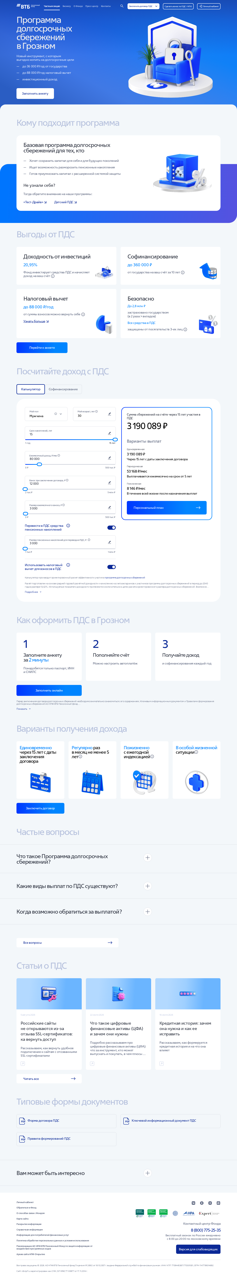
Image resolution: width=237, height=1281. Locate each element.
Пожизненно (136, 747)
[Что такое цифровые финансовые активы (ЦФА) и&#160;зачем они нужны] (118, 1024)
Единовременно (36, 747)
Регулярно (82, 747)
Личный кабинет (24, 1202)
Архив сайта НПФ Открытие (30, 1254)
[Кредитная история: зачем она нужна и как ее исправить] (188, 1024)
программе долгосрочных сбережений (125, 577)
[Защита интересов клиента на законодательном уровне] (175, 1213)
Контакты (106, 6)
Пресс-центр (91, 6)
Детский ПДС (63, 202)
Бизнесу (67, 6)
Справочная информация (29, 1229)
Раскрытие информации (28, 1224)
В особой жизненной (196, 747)
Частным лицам (52, 6)
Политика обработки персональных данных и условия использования (52, 1240)
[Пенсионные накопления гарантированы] (140, 1213)
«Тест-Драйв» (33, 202)
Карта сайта (22, 1218)
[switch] (111, 528)
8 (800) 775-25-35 (206, 1230)
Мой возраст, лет (86, 411)
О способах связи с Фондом (30, 1213)
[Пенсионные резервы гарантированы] (151, 1213)
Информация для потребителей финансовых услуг (42, 1235)
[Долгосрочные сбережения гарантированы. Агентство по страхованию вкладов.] (163, 1213)
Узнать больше (34, 321)
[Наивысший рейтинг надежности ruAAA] (209, 1213)
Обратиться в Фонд (26, 1207)
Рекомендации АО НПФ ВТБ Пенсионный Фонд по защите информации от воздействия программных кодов (54, 1247)
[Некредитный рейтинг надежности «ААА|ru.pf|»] (189, 1213)
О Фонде (78, 6)
